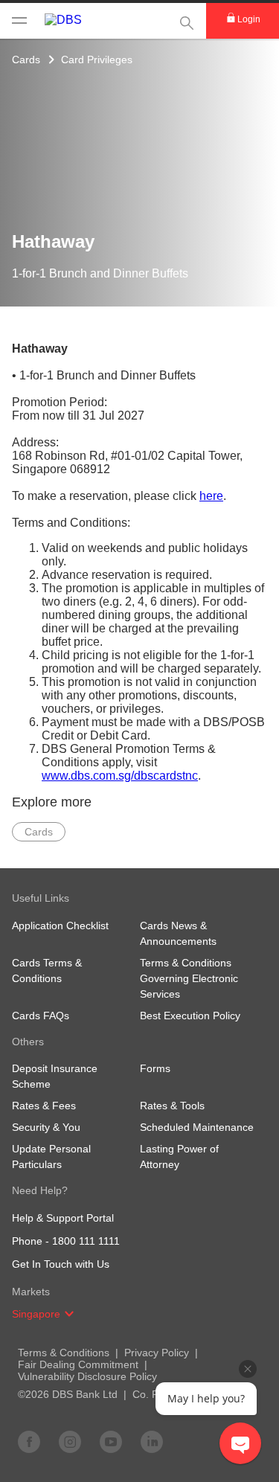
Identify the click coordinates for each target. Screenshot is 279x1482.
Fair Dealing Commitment (78, 1364)
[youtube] (111, 1441)
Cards (26, 59)
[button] (69, 1314)
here (211, 496)
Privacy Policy (156, 1352)
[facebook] (29, 1441)
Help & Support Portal (63, 1218)
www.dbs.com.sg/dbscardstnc (120, 775)
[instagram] (70, 1441)
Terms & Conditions (63, 1352)
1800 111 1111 (86, 1241)
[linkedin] (152, 1441)
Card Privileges (96, 59)
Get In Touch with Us (60, 1264)
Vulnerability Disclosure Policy (87, 1376)
